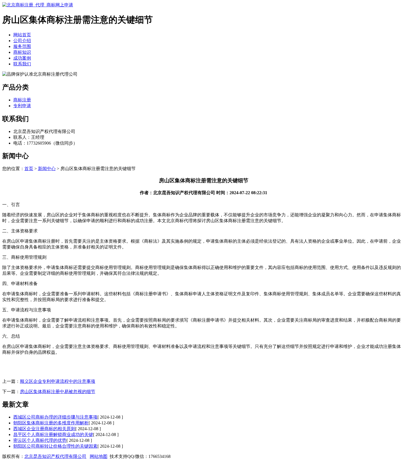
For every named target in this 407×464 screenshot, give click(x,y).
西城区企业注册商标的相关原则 (44, 428)
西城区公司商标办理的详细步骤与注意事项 (55, 417)
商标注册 (22, 100)
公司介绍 (22, 40)
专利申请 (22, 105)
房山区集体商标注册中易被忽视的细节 (57, 391)
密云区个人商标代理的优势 (39, 440)
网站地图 (98, 456)
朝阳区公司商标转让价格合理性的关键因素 (55, 446)
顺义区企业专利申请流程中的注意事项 (57, 381)
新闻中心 (47, 168)
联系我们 (22, 63)
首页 (28, 168)
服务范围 (22, 46)
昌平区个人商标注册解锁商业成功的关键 (53, 434)
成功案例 (22, 58)
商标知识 (22, 52)
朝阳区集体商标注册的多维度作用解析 (51, 423)
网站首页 (22, 34)
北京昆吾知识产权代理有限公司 (55, 456)
